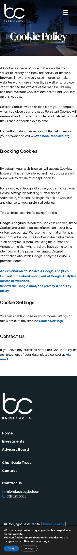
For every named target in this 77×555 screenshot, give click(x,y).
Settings (29, 548)
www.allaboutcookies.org (50, 136)
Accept (11, 548)
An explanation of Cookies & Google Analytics (34, 271)
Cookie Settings (51, 321)
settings (44, 541)
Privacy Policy (53, 524)
